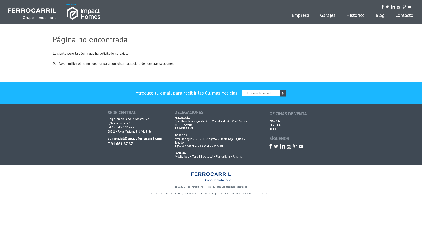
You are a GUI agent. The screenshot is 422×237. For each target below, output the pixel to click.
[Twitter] (387, 6)
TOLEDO (274, 129)
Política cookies (159, 193)
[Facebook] (383, 6)
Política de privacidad (238, 193)
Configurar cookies (186, 193)
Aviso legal (211, 193)
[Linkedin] (393, 6)
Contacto (404, 15)
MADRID (274, 121)
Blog (380, 15)
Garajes (327, 15)
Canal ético (265, 193)
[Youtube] (409, 6)
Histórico (355, 15)
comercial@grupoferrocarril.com (134, 138)
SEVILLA (275, 125)
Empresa (300, 15)
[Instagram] (398, 6)
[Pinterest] (404, 6)
